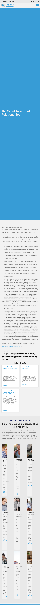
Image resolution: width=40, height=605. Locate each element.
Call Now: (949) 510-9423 (8, 1)
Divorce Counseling (31, 436)
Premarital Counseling (22, 436)
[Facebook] (31, 1)
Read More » (5, 385)
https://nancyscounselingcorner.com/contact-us (11, 346)
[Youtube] (36, 1)
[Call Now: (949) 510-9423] (1, 1)
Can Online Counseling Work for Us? (28, 367)
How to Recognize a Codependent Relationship (10, 367)
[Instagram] (29, 1)
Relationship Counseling (12, 436)
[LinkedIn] (38, 1)
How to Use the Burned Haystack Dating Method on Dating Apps (9, 392)
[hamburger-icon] (37, 5)
